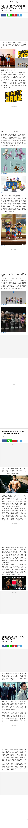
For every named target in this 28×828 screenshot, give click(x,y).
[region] (14, 29)
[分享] (3, 15)
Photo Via (4, 103)
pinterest (14, 15)
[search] (26, 1)
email (19, 15)
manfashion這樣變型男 (14, 1)
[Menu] (2, 2)
